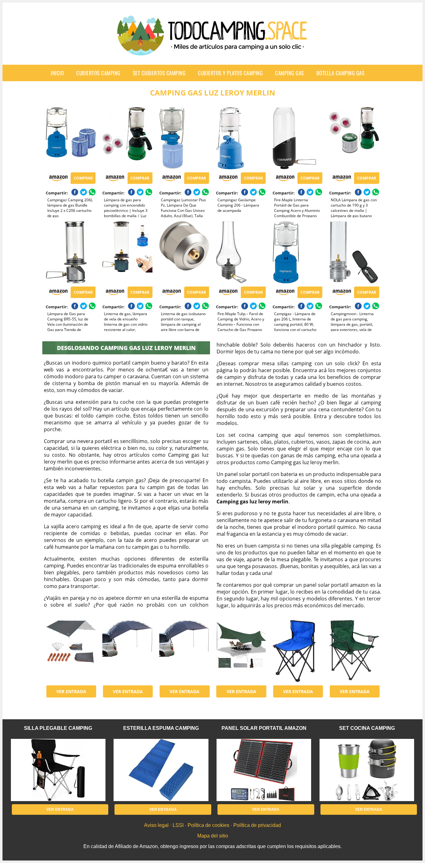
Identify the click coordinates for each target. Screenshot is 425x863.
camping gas (289, 73)
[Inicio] (212, 50)
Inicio (57, 73)
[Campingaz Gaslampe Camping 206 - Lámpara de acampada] (241, 138)
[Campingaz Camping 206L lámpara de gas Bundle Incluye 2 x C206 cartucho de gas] (71, 138)
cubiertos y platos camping (230, 73)
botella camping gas (340, 73)
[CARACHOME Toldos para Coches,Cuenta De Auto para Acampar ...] (127, 651)
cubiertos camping (98, 73)
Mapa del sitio (212, 835)
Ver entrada (71, 691)
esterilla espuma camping (161, 728)
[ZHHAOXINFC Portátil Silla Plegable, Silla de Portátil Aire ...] (297, 651)
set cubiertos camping (159, 73)
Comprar (83, 178)
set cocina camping (367, 728)
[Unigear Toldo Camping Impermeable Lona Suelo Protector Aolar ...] (71, 651)
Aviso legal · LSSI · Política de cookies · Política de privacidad (212, 825)
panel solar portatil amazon (264, 728)
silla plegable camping (58, 728)
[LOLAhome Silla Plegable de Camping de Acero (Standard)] (354, 651)
